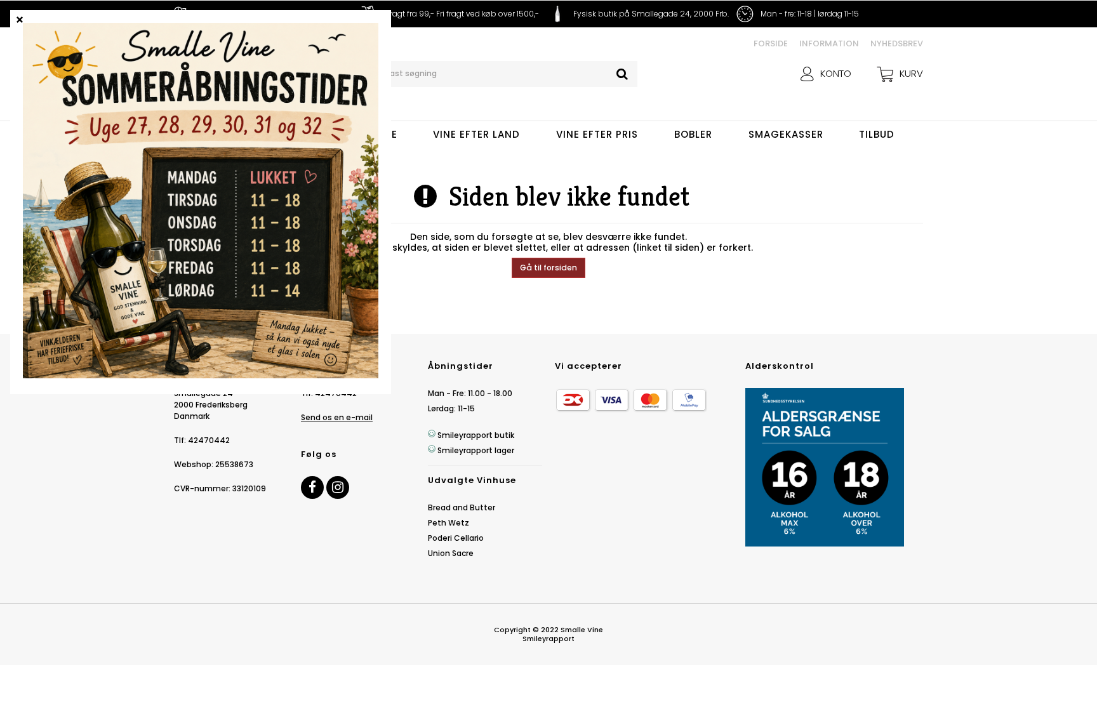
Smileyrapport (548, 638)
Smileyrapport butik (475, 435)
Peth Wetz (448, 522)
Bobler (693, 134)
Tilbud (876, 134)
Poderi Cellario (456, 538)
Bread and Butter (461, 507)
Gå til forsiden (548, 267)
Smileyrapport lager (475, 450)
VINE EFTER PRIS (597, 134)
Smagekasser (785, 134)
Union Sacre (451, 553)
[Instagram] (337, 487)
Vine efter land (476, 134)
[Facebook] (312, 487)
